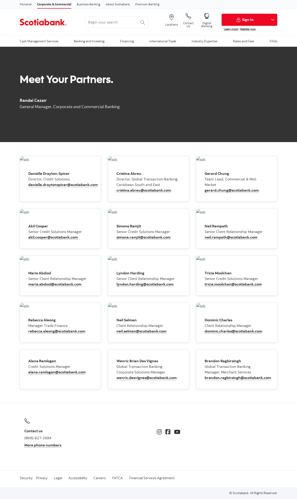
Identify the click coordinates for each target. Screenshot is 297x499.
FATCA (117, 478)
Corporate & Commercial (54, 4)
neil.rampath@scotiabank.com (231, 237)
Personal (26, 4)
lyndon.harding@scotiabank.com (145, 284)
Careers (100, 478)
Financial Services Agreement (152, 478)
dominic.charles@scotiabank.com (233, 331)
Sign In (248, 19)
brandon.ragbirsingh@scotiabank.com (238, 377)
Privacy (41, 478)
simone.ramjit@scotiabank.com (143, 237)
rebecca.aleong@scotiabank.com (56, 331)
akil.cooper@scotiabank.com (53, 237)
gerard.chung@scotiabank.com (232, 190)
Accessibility (77, 478)
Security (26, 478)
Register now (248, 29)
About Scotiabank (118, 4)
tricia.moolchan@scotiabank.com (233, 284)
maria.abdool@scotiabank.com (54, 284)
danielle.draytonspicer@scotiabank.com (63, 184)
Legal (58, 478)
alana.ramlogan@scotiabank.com (57, 372)
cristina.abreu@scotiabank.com (143, 190)
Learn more (231, 29)
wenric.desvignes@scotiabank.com (146, 377)
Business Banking (88, 4)
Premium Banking (147, 4)
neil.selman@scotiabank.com (141, 331)
